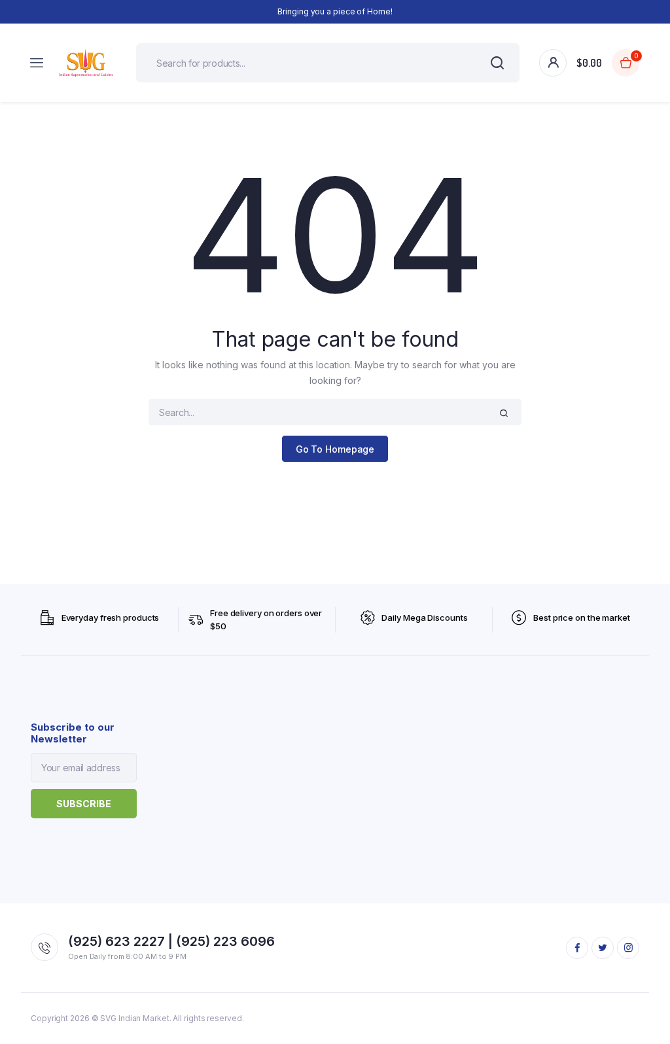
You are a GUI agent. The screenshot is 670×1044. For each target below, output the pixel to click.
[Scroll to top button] (649, 992)
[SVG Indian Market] (86, 62)
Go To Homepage (335, 449)
